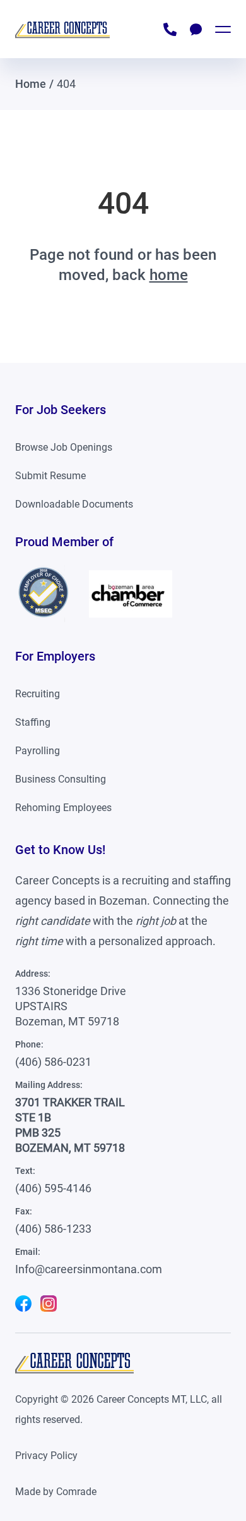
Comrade (76, 1492)
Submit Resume (50, 476)
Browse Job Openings (63, 447)
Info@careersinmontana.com (88, 1269)
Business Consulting (60, 779)
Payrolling (37, 751)
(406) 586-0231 (53, 1061)
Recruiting (37, 694)
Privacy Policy (46, 1456)
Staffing (32, 722)
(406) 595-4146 (53, 1188)
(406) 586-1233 (53, 1228)
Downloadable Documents (74, 504)
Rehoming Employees (63, 808)
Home (30, 83)
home (168, 275)
